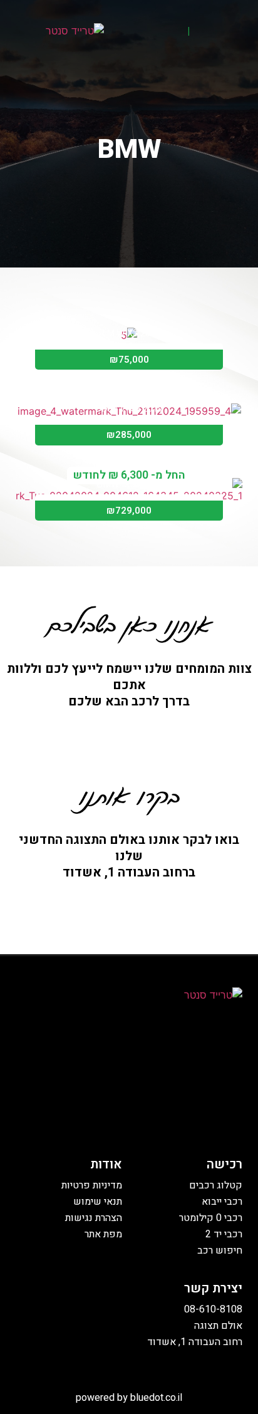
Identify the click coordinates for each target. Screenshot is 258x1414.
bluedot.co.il (156, 1397)
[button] (235, 33)
